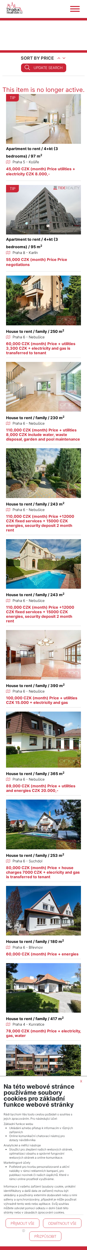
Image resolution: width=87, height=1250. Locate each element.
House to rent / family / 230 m (35, 417)
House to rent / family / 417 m (35, 1018)
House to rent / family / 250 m (35, 331)
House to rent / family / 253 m (35, 855)
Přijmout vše (22, 1223)
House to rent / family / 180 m (35, 941)
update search (48, 67)
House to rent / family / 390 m (35, 685)
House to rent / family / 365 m (35, 773)
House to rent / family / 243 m (35, 504)
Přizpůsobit (45, 1236)
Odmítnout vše (62, 1223)
